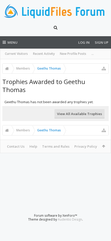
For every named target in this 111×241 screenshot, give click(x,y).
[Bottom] (102, 231)
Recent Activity (44, 53)
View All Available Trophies (79, 113)
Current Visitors (16, 53)
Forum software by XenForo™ (55, 215)
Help (33, 146)
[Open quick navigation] (103, 68)
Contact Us (16, 146)
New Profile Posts (73, 53)
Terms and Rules (55, 146)
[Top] (102, 220)
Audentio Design (70, 219)
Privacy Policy (85, 146)
